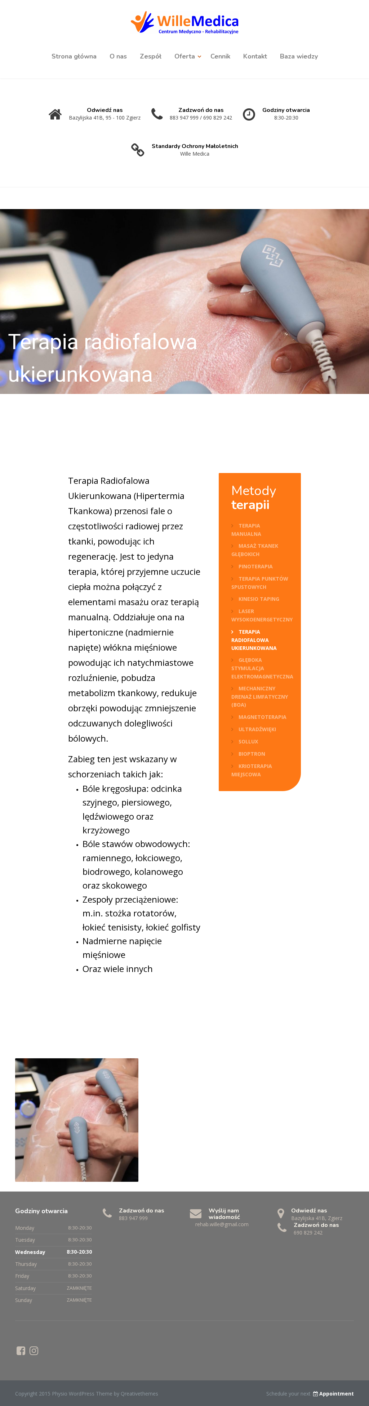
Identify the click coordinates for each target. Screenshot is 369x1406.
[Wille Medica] (184, 21)
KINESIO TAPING (259, 598)
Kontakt (255, 56)
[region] (184, 301)
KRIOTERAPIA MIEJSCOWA (251, 770)
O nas (118, 56)
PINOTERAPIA (256, 566)
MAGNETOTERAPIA (262, 716)
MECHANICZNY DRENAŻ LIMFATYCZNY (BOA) (259, 696)
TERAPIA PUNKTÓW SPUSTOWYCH (259, 582)
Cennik (220, 56)
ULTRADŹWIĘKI (257, 729)
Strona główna (74, 56)
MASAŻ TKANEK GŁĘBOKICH (254, 549)
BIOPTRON (252, 753)
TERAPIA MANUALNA (246, 529)
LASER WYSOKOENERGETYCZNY (262, 615)
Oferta (184, 56)
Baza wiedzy (299, 56)
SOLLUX (248, 741)
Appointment (336, 1393)
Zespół (150, 56)
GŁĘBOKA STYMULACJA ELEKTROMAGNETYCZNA (262, 668)
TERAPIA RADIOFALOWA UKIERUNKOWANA (254, 639)
